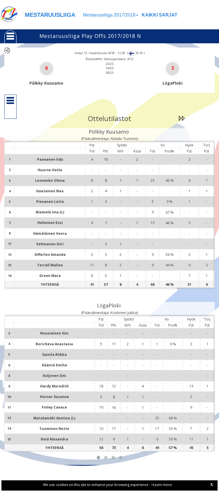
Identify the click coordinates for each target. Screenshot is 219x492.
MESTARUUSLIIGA (50, 15)
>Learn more (161, 484)
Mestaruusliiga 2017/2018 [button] (109, 15)
